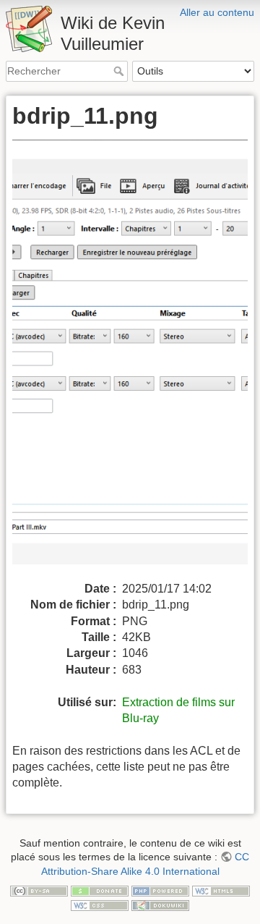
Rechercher (120, 71)
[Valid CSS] (100, 904)
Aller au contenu (217, 12)
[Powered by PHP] (160, 890)
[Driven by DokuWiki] (160, 904)
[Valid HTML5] (221, 890)
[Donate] (100, 890)
